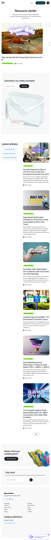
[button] (32, 3)
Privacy (13, 522)
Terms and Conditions (8, 522)
